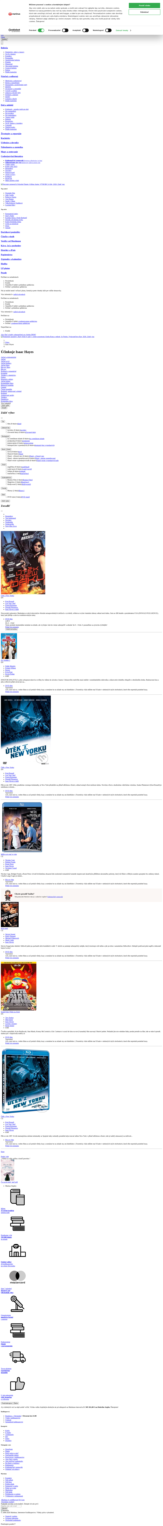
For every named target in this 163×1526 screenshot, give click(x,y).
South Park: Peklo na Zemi (10, 1012)
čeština (22, 471)
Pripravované (10, 172)
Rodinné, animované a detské (11, 391)
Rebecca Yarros (10, 197)
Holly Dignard (10, 936)
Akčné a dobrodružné (8, 357)
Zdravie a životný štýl (13, 93)
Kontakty (8, 1478)
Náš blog (8, 1482)
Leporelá (8, 125)
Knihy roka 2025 (11, 166)
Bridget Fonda (10, 862)
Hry (2, 35)
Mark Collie (9, 940)
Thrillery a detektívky (8, 375)
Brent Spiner (9, 1026)
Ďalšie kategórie (11, 72)
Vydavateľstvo (6, 477)
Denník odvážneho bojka (14, 220)
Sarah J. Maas (10, 201)
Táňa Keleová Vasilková (14, 203)
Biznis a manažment (12, 83)
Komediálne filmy (7, 383)
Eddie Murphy (10, 666)
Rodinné (4, 393)
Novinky (8, 170)
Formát (4, 488)
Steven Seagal (10, 934)
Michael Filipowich (12, 938)
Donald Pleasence (11, 607)
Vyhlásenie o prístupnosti (14, 1496)
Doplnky (4, 39)
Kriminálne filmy (7, 401)
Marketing (9, 1490)
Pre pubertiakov (10, 115)
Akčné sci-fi (5, 361)
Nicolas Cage (10, 860)
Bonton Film (28, 480)
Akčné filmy (5, 365)
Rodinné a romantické (8, 371)
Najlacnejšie (9, 524)
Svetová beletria (11, 68)
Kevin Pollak (10, 674)
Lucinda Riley (10, 205)
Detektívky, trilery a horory (14, 52)
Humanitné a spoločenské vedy (16, 85)
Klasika (8, 62)
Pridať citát (5, 1157)
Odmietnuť (144, 12)
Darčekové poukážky (10, 232)
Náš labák (8, 1492)
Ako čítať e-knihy (11, 1459)
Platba (7, 1451)
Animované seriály (7, 395)
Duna (7, 226)
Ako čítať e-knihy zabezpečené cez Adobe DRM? (18, 335)
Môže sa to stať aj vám (9, 854)
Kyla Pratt (8, 672)
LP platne (5, 268)
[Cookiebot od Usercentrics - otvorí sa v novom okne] (14, 30)
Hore (2, 1152)
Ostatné (3, 387)
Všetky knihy (10, 164)
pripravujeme (28, 443)
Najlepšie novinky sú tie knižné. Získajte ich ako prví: (19, 1504)
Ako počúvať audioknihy (14, 1461)
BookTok (8, 178)
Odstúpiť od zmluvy (12, 1469)
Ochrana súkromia (11, 1518)
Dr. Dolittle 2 (5, 660)
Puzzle (4, 273)
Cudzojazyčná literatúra (12, 156)
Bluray (21, 491)
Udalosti (8, 1420)
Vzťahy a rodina (11, 91)
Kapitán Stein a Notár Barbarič (16, 218)
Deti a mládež (7, 105)
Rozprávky (9, 121)
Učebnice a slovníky (10, 142)
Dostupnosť (5, 436)
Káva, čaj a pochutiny (11, 245)
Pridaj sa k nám (10, 1488)
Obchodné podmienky (13, 1520)
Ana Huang (9, 199)
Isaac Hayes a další (12, 609)
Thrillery (4, 397)
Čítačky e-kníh (7, 236)
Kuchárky (5, 138)
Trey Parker (9, 1018)
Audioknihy (9, 1435)
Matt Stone (9, 1020)
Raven (7, 670)
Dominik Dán (10, 193)
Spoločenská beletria (12, 60)
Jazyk (4, 464)
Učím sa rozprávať (11, 224)
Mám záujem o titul (12, 180)
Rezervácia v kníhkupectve (14, 1457)
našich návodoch (19, 294)
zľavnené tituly (30, 432)
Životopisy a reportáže (13, 89)
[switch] (65, 30)
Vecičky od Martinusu (11, 241)
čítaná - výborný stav (36, 456)
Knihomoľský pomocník (55, 897)
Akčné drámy (5, 381)
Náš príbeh (9, 1480)
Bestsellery (9, 168)
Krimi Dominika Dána (13, 222)
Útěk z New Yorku (7, 767)
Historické (9, 64)
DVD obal (25, 497)
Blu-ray (3, 369)
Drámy (3, 377)
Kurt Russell (9, 601)
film (19, 424)
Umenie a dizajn (11, 99)
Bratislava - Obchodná (13, 1416)
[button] (83, 623)
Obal (3, 494)
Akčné (3, 359)
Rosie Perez (9, 864)
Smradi (7, 228)
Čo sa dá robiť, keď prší (9, 1182)
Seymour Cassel (11, 868)
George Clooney (11, 1024)
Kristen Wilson (10, 668)
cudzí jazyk (27, 469)
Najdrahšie (9, 522)
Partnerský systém (11, 1486)
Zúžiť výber (5, 501)
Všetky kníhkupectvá (12, 1418)
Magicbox (25, 482)
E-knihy (8, 1433)
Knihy (7, 1431)
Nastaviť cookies (11, 1516)
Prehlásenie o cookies (12, 1494)
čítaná (21, 454)
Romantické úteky (11, 214)
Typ (3, 421)
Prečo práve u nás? (12, 1453)
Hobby (7, 97)
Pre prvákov (9, 113)
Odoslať (4, 1508)
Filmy (3, 37)
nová (20, 452)
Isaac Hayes (9, 866)
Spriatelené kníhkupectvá (14, 1422)
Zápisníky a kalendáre (11, 259)
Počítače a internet (11, 95)
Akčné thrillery (6, 363)
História (8, 87)
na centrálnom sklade (37, 439)
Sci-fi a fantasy (10, 54)
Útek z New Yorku (7, 596)
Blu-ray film (9, 880)
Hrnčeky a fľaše (8, 250)
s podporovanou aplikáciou (27, 321)
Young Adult (9, 117)
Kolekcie (8, 176)
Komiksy (8, 56)
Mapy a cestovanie (9, 152)
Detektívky (5, 399)
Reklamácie (9, 1465)
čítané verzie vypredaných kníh (48, 460)
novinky (23, 430)
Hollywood (26, 484)
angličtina (25, 467)
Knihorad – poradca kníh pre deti (16, 109)
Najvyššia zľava (11, 526)
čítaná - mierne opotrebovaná (45, 458)
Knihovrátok (9, 1484)
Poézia (7, 70)
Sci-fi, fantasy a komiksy (14, 123)
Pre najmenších (10, 111)
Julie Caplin (9, 195)
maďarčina (25, 473)
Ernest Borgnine (11, 605)
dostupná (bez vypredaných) (45, 445)
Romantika (9, 58)
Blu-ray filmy (5, 367)
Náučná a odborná (9, 76)
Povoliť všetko (144, 5)
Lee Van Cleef (10, 603)
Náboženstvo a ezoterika (12, 147)
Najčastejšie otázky (12, 1455)
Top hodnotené (10, 518)
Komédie (4, 373)
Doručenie (9, 1449)
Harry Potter (9, 216)
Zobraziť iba (5, 428)
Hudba (4, 264)
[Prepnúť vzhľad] (2, 43)
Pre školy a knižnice (12, 1463)
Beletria (4, 48)
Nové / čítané (6, 449)
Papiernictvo (6, 254)
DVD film (9, 619)
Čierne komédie (6, 389)
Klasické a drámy (7, 379)
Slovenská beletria (11, 66)
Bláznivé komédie (7, 385)
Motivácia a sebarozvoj (13, 81)
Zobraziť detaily (122, 30)
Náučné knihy (10, 127)
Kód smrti (4, 928)
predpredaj (26, 441)
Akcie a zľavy (10, 174)
